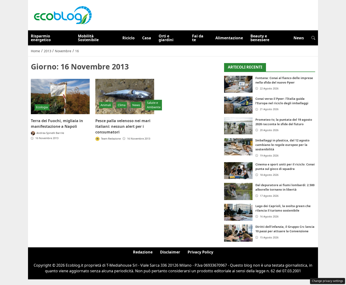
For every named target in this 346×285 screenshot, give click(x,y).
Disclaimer (170, 252)
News (299, 37)
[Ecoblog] (62, 14)
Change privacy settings (327, 281)
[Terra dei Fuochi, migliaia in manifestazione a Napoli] (60, 96)
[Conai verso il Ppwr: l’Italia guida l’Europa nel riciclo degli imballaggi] (238, 105)
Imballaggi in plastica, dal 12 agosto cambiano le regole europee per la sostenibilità (282, 144)
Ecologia (42, 107)
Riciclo (128, 37)
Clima (121, 105)
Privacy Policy (200, 252)
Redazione (143, 252)
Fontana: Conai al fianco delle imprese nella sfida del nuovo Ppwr (284, 80)
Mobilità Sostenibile (88, 37)
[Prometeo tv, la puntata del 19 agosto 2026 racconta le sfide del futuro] (238, 126)
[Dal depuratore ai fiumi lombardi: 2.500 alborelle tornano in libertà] (238, 191)
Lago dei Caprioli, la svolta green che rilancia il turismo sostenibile (283, 208)
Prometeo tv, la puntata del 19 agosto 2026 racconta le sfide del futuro (283, 121)
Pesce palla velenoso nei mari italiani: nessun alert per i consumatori (122, 126)
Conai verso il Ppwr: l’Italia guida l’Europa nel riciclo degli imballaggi (281, 100)
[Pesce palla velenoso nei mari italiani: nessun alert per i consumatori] (124, 96)
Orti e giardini (166, 37)
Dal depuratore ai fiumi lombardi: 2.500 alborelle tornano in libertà (284, 187)
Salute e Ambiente (154, 104)
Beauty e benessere (259, 37)
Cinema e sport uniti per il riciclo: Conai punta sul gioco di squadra (285, 166)
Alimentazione (229, 37)
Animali (106, 105)
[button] (313, 38)
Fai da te (197, 37)
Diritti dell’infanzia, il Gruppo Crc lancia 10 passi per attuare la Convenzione (284, 229)
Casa (146, 37)
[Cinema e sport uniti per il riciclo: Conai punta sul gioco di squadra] (238, 170)
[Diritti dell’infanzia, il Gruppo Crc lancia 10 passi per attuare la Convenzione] (238, 233)
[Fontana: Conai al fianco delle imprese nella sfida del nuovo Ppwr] (238, 84)
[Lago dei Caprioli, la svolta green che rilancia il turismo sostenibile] (238, 212)
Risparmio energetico (41, 37)
